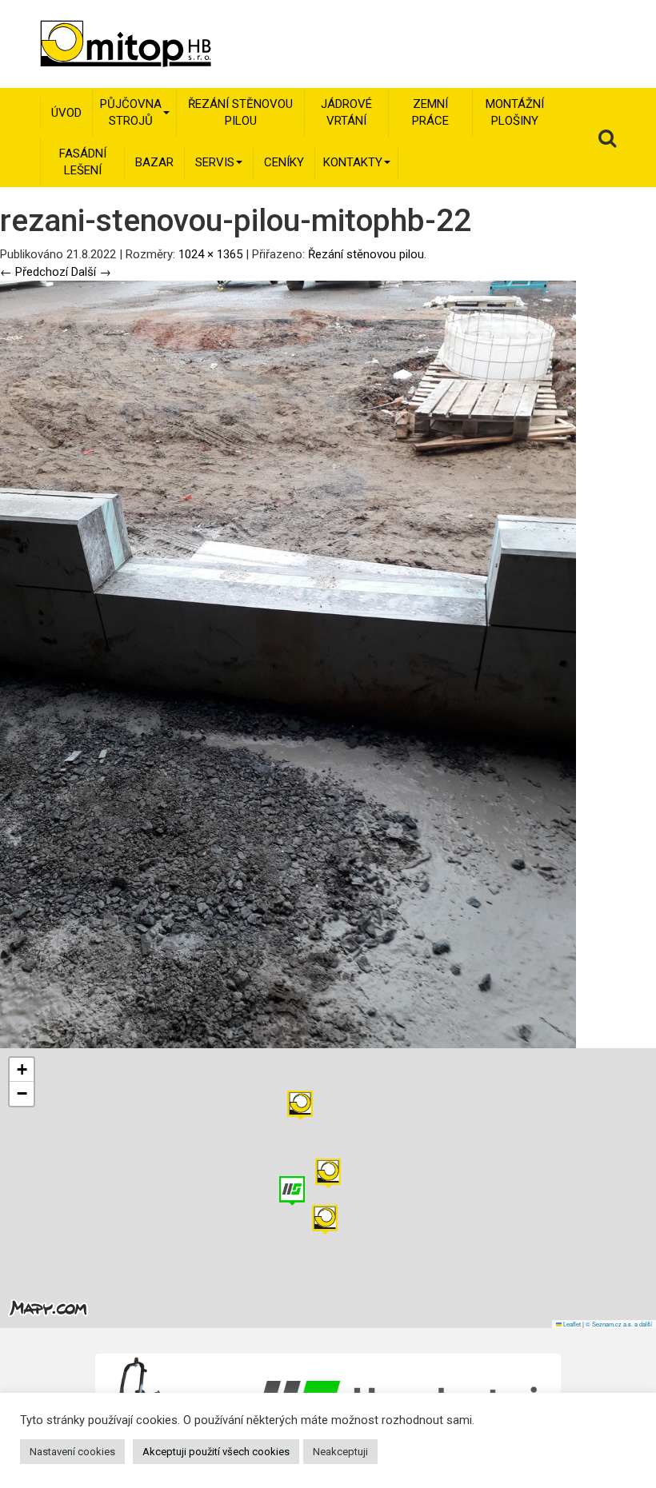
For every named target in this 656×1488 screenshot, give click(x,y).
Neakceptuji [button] (340, 1452)
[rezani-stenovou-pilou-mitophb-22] (288, 663)
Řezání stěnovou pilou (240, 112)
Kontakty (352, 162)
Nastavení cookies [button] (72, 1452)
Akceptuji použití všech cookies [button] (216, 1452)
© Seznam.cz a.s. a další (619, 1323)
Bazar (154, 162)
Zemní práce (430, 112)
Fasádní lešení (82, 162)
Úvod (66, 113)
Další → (91, 272)
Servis (214, 162)
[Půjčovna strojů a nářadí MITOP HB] (103, 44)
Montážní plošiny (515, 112)
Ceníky (284, 162)
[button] (300, 1105)
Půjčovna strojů (131, 112)
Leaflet (571, 1323)
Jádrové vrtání (346, 112)
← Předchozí (34, 272)
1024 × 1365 (210, 254)
